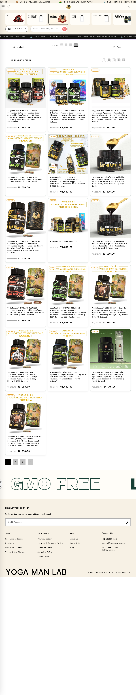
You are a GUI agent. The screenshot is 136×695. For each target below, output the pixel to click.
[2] (66, 45)
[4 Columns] (118, 60)
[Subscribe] (125, 522)
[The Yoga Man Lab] (68, 7)
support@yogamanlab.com (113, 543)
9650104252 (111, 539)
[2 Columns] (109, 60)
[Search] (9, 7)
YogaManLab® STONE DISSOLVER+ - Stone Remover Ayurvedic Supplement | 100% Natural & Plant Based (25, 179)
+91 (104, 539)
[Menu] (3, 7)
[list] (61, 45)
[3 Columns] (114, 60)
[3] (70, 45)
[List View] (104, 60)
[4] (76, 45)
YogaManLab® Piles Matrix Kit (65, 241)
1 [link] (7, 462)
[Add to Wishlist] (44, 70)
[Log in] (128, 7)
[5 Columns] (123, 60)
